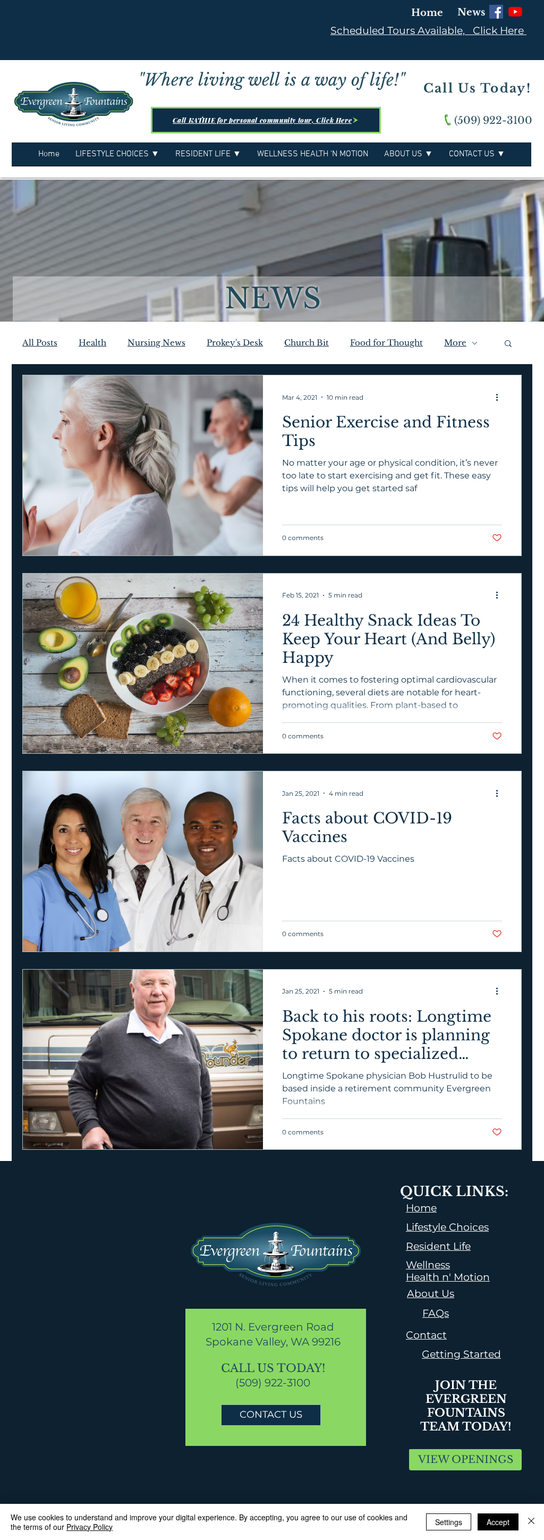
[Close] (531, 1521)
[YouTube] (515, 12)
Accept (498, 1522)
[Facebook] (496, 12)
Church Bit (306, 343)
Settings (448, 1522)
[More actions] (500, 397)
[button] (508, 344)
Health (92, 343)
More (455, 343)
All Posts (39, 343)
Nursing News (156, 343)
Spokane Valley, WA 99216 (273, 1341)
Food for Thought (386, 343)
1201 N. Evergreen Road (273, 1326)
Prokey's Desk (235, 343)
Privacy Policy (89, 1526)
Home (427, 13)
